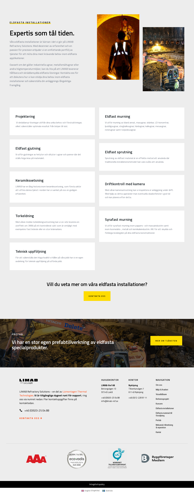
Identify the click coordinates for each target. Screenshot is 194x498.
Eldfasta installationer (165, 408)
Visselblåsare (161, 394)
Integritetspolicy (97, 484)
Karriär (158, 432)
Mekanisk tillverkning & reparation (164, 426)
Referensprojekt (162, 399)
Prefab (158, 420)
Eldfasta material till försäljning (164, 414)
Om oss (159, 385)
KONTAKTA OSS (97, 296)
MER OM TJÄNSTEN (166, 340)
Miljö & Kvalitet (162, 389)
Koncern (159, 403)
